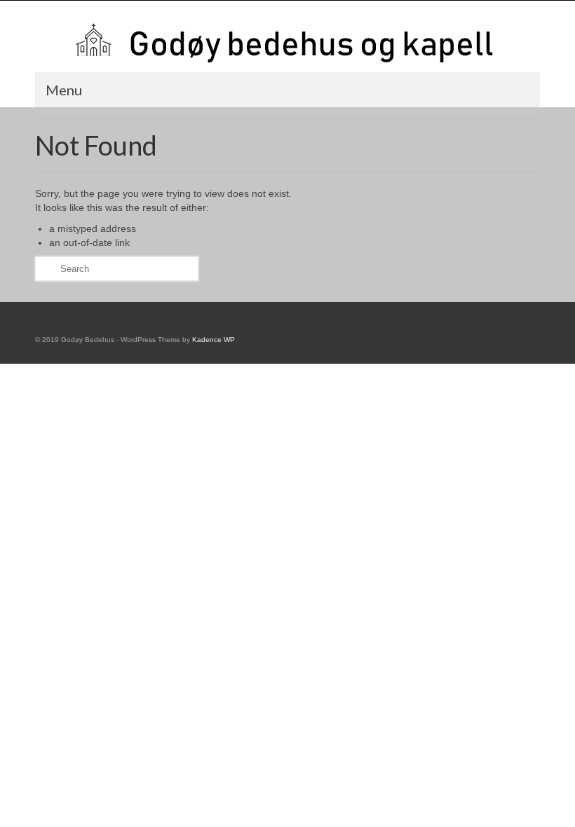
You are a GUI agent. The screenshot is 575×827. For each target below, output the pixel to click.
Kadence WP (213, 339)
